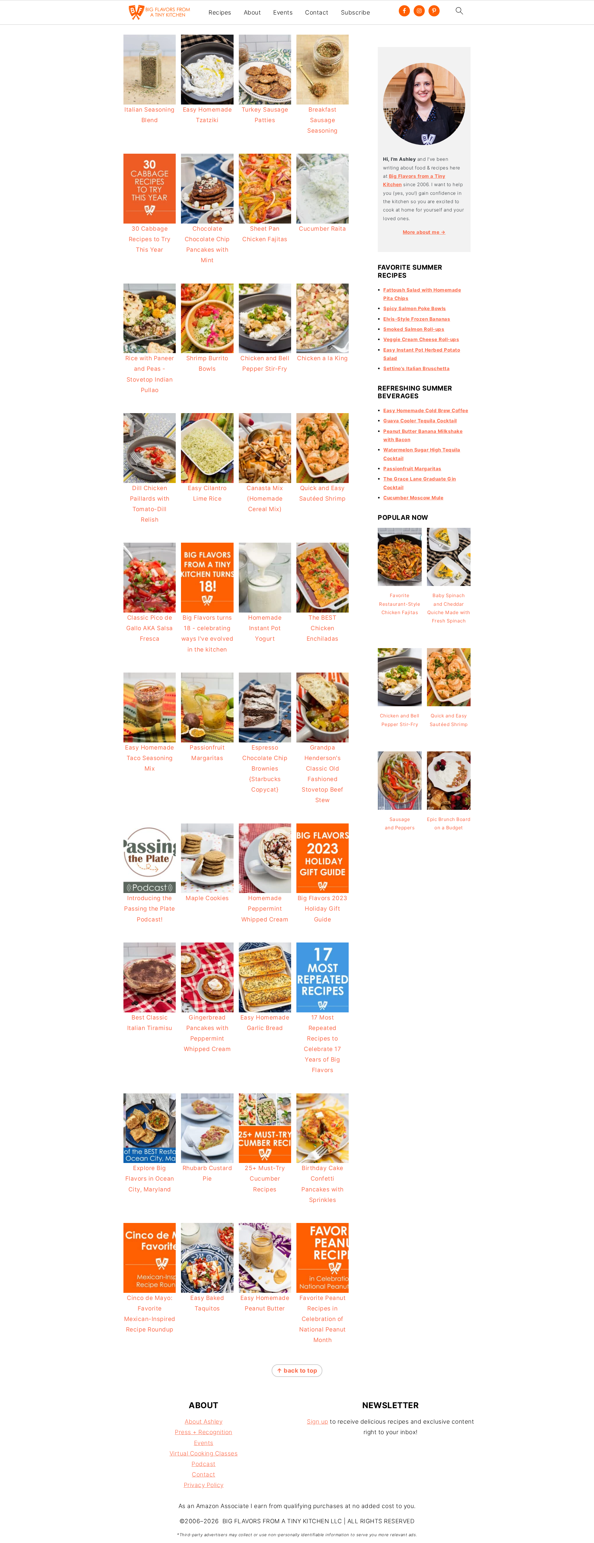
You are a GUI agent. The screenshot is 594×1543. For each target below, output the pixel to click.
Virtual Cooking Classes (204, 1453)
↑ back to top (297, 1370)
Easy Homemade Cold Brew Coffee (425, 410)
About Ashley (203, 1421)
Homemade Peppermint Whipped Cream (265, 909)
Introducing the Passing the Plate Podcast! (149, 909)
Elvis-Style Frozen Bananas (416, 319)
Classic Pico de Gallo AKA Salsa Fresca (149, 628)
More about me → (424, 232)
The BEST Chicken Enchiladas (322, 628)
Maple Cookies (207, 898)
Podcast (204, 1464)
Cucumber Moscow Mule (413, 498)
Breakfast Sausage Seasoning (322, 120)
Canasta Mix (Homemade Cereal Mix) (265, 499)
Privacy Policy (204, 1485)
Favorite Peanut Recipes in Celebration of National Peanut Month (322, 1319)
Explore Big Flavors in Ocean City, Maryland (149, 1179)
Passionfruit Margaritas (412, 469)
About (252, 12)
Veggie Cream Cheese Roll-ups (421, 339)
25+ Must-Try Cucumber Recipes (265, 1179)
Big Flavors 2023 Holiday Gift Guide (322, 909)
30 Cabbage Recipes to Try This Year (150, 239)
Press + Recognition (203, 1432)
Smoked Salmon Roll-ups (413, 329)
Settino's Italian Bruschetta (416, 368)
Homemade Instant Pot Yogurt (265, 628)
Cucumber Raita (322, 228)
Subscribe (355, 12)
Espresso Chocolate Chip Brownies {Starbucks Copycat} (264, 768)
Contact (317, 12)
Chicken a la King (322, 358)
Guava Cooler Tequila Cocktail (420, 421)
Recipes (220, 12)
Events (283, 12)
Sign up (317, 1421)
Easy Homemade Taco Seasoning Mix (149, 758)
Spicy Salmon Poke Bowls (414, 308)
